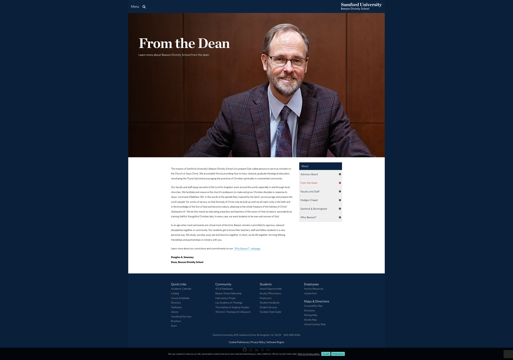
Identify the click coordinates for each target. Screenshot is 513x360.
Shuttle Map (310, 319)
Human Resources (313, 288)
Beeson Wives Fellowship (228, 293)
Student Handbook (269, 302)
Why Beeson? (308, 217)
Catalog (175, 293)
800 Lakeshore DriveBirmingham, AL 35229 (257, 334)
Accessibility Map (313, 305)
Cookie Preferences (239, 342)
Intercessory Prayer (225, 298)
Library (174, 311)
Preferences (338, 354)
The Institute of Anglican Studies (232, 307)
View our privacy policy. (309, 354)
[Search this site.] (144, 6)
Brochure (176, 321)
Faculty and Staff (309, 191)
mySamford (310, 293)
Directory (176, 302)
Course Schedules (180, 298)
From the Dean (308, 182)
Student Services (268, 307)
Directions (309, 310)
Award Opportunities (271, 288)
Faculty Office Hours (270, 293)
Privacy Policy (258, 342)
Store (174, 325)
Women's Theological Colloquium (233, 311)
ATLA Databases (224, 288)
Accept (326, 354)
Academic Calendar (181, 288)
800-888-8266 (292, 334)
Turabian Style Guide (270, 311)
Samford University (223, 334)
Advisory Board (309, 174)
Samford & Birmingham (313, 208)
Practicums (265, 298)
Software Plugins (275, 342)
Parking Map (310, 315)
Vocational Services (181, 316)
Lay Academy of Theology (228, 302)
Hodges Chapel (309, 200)
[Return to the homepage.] (361, 8)
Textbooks (176, 307)
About (304, 166)
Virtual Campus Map (315, 324)
